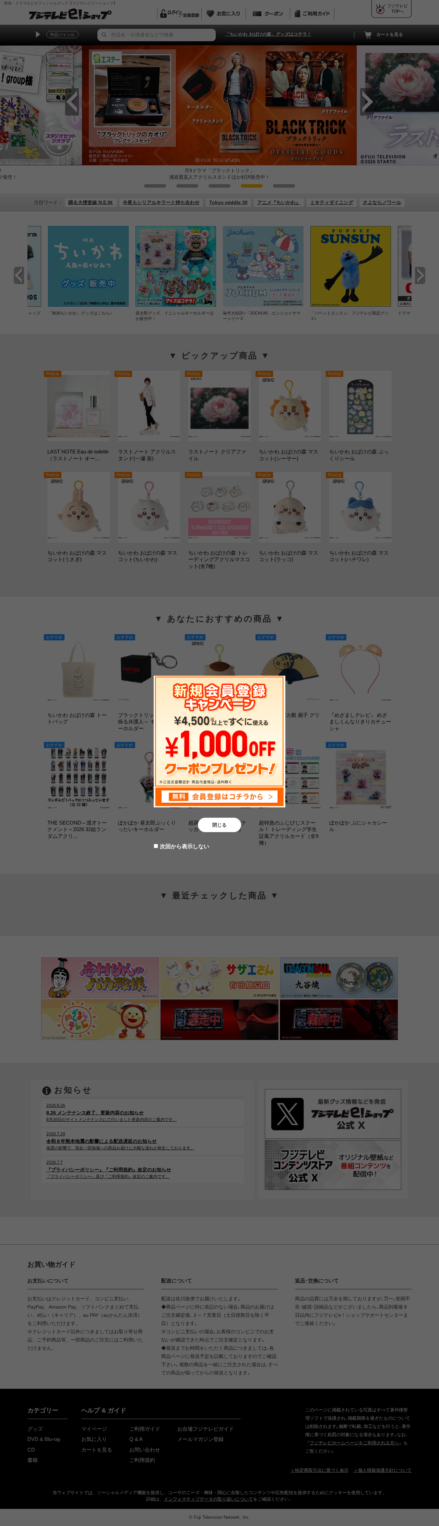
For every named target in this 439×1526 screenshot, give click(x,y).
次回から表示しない (184, 846)
